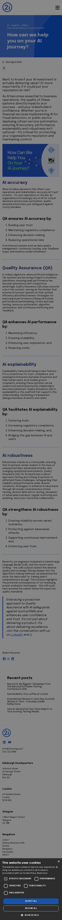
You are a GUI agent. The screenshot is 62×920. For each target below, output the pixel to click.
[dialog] (31, 889)
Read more (42, 873)
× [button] (58, 861)
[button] (31, 915)
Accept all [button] (31, 901)
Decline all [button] (31, 908)
